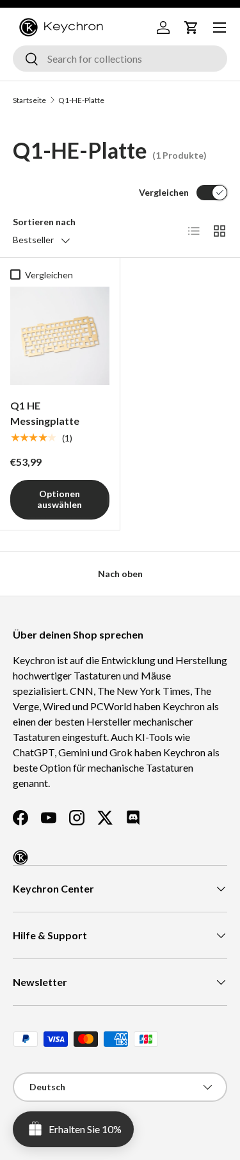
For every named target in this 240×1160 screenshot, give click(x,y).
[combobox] (120, 58)
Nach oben (120, 573)
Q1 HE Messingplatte (44, 413)
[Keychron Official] (20, 857)
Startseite (29, 100)
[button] (191, 27)
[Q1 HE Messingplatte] (59, 336)
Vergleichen (164, 192)
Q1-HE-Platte (81, 100)
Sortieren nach (44, 221)
